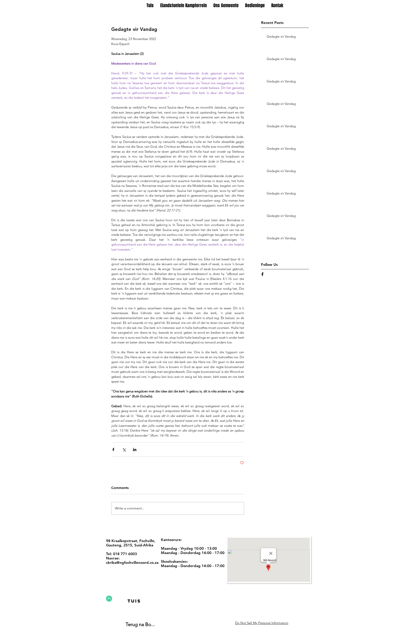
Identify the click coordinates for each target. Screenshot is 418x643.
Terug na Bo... (140, 624)
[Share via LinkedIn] (135, 449)
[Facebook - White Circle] (207, 622)
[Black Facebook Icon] (262, 274)
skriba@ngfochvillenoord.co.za (132, 562)
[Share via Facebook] (113, 449)
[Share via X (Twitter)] (124, 449)
